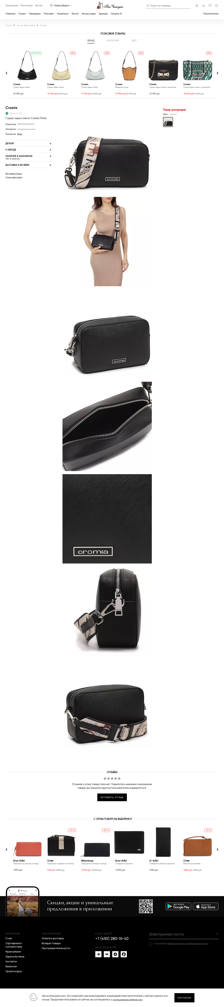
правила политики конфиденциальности (187, 943)
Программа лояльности (56, 948)
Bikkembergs (94, 862)
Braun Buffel (26, 862)
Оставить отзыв (111, 797)
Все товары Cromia (14, 173)
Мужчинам (26, 5)
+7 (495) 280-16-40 (112, 938)
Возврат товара (51, 943)
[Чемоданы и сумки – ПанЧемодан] (110, 5)
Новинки (10, 13)
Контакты (11, 961)
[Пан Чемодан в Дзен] (115, 954)
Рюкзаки (49, 13)
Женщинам (12, 5)
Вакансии (11, 966)
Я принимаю (181, 943)
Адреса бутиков (15, 956)
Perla (19, 134)
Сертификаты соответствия (14, 945)
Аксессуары (89, 13)
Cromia (43, 25)
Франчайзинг (13, 951)
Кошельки (62, 13)
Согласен (184, 997)
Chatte (60, 862)
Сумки (22, 13)
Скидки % (116, 13)
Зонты (75, 13)
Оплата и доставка (53, 938)
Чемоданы (35, 13)
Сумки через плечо (26, 25)
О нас (9, 938)
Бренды (103, 13)
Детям (38, 5)
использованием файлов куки (127, 999)
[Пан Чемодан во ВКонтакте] (107, 954)
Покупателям (210, 13)
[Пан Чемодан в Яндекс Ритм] (124, 954)
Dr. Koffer (162, 862)
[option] (27, 73)
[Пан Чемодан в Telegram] (98, 954)
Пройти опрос (14, 971)
